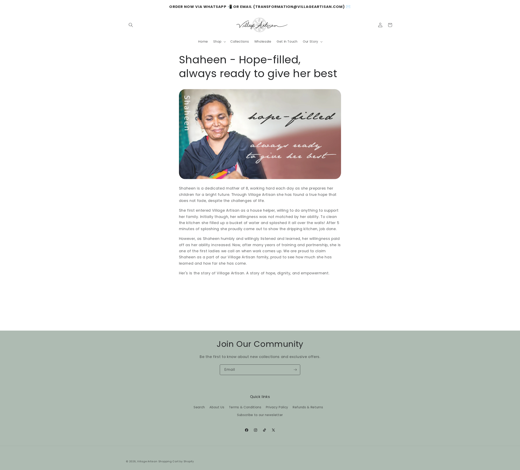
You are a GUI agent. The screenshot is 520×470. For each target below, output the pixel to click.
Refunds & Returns (308, 407)
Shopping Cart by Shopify (176, 461)
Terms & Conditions (245, 407)
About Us (216, 407)
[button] (131, 25)
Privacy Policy (277, 407)
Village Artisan (147, 461)
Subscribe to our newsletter (260, 415)
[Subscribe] (295, 369)
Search (199, 407)
